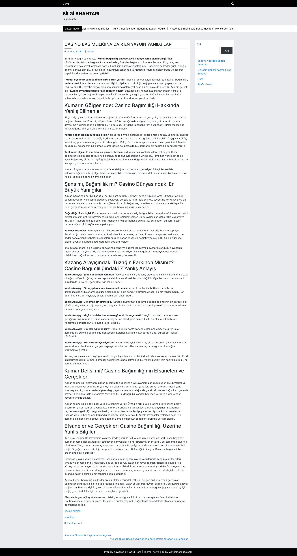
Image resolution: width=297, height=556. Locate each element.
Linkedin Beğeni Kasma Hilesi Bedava (215, 71)
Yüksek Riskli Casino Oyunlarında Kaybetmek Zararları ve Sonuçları (149, 538)
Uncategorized (74, 523)
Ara (199, 43)
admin (90, 51)
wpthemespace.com (180, 551)
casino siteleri (73, 510)
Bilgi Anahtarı (81, 13)
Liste (200, 78)
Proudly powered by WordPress (123, 551)
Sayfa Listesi (205, 84)
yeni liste (70, 517)
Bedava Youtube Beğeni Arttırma (211, 62)
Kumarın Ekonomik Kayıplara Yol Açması (88, 535)
